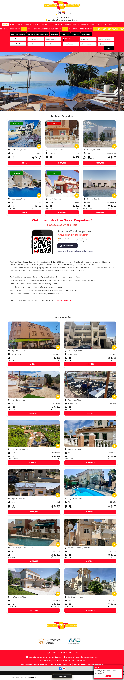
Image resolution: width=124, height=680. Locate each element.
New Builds (54, 34)
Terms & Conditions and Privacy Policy (88, 664)
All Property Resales (18, 34)
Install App (62, 676)
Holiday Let (65, 34)
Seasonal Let (86, 34)
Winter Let (75, 34)
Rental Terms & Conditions (61, 664)
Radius (67, 38)
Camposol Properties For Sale (38, 34)
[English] (60, 11)
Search (109, 48)
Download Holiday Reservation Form (34, 664)
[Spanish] (63, 11)
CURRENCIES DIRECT (63, 300)
